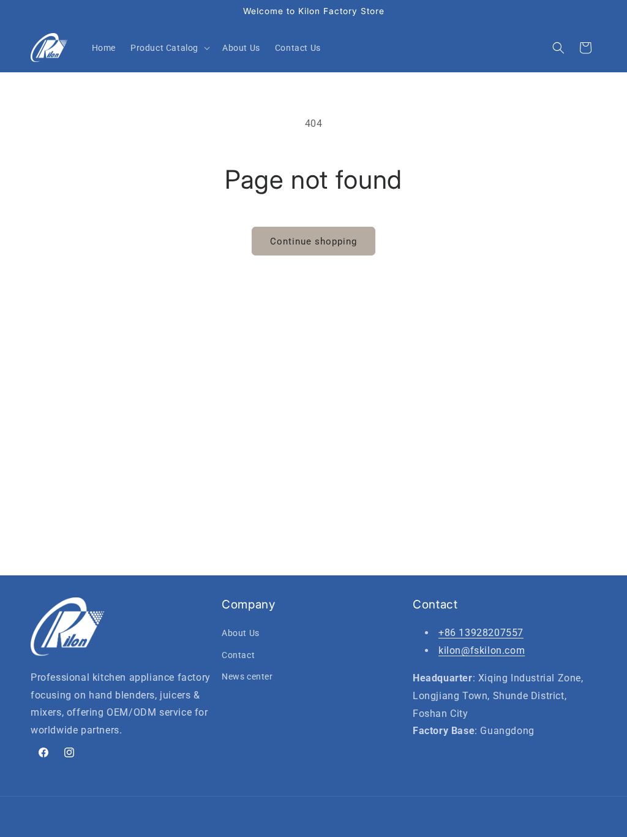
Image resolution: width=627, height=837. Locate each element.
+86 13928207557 (481, 632)
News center (247, 676)
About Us (241, 633)
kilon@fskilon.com (481, 650)
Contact (238, 655)
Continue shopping (313, 241)
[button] (169, 48)
